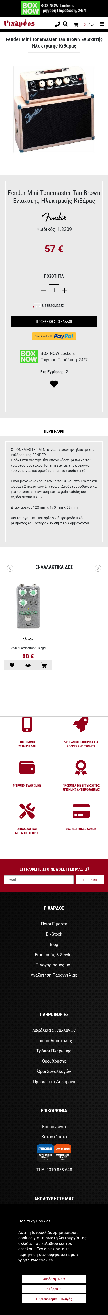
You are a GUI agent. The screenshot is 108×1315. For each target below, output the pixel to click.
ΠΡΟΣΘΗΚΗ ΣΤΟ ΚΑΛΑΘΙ (54, 321)
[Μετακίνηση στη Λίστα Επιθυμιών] (12, 665)
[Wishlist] (54, 384)
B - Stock (54, 934)
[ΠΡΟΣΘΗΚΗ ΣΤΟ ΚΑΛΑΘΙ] (44, 665)
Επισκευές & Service (54, 954)
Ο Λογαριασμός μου (54, 964)
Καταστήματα (54, 1136)
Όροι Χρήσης (54, 1061)
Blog (54, 944)
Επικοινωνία (54, 1126)
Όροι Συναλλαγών (54, 1071)
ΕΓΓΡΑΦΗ (90, 879)
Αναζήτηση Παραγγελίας (54, 975)
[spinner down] (45, 289)
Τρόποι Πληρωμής (54, 1050)
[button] (54, 431)
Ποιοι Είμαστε (54, 923)
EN (92, 24)
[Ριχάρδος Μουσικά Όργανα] (19, 23)
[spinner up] (63, 289)
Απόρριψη (54, 1288)
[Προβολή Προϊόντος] (28, 665)
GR (85, 24)
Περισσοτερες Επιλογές (54, 1298)
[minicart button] (76, 24)
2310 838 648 (59, 1169)
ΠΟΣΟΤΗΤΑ (54, 276)
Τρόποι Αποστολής (54, 1040)
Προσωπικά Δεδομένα (54, 1081)
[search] (65, 24)
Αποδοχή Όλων (54, 1278)
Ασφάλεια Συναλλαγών (54, 1030)
